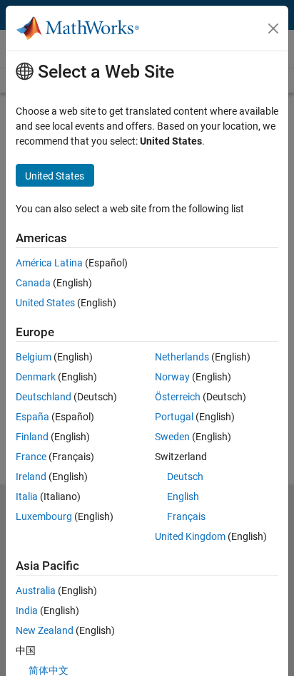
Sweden (172, 436)
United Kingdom (190, 536)
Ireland (31, 476)
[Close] (273, 28)
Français (186, 516)
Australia (36, 590)
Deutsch (185, 476)
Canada (33, 282)
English (183, 496)
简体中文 (49, 670)
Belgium (33, 357)
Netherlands (182, 357)
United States (45, 302)
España (32, 416)
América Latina (49, 263)
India (27, 610)
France (31, 456)
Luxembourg (44, 516)
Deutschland (43, 396)
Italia (27, 496)
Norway (172, 377)
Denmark (36, 377)
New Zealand (45, 630)
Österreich (178, 396)
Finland (32, 436)
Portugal (174, 416)
